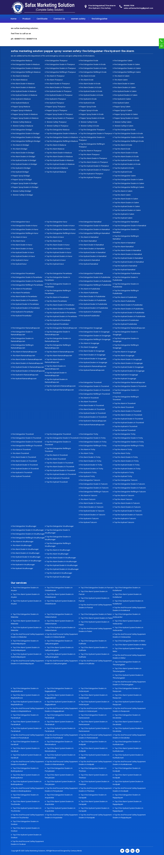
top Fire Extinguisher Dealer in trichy (128, 438)
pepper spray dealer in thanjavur (59, 114)
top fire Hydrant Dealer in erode (127, 160)
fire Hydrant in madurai (21, 99)
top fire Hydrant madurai (56, 172)
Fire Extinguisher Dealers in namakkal (95, 229)
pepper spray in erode (89, 110)
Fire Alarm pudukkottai (89, 292)
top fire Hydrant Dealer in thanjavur (94, 166)
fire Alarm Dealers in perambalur (25, 300)
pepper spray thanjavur (55, 106)
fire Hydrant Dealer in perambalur (25, 304)
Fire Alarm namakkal (88, 241)
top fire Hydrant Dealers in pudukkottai (129, 316)
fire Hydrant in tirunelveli (22, 472)
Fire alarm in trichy (87, 449)
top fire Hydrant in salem (124, 214)
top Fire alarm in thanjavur (90, 150)
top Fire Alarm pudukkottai (124, 301)
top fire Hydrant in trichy (124, 472)
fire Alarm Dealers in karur (22, 248)
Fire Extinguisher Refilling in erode (93, 72)
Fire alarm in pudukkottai (90, 289)
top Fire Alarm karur (54, 241)
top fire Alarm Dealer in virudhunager (61, 557)
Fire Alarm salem (121, 80)
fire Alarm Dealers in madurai (23, 87)
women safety (78, 18)
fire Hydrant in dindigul (21, 168)
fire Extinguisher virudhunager (24, 526)
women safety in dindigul (22, 195)
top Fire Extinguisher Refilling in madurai (62, 141)
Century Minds (76, 850)
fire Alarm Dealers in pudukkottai (93, 300)
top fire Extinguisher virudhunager (60, 526)
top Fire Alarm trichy (122, 453)
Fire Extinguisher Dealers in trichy (93, 442)
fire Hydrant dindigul (20, 172)
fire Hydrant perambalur (22, 315)
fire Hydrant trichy (87, 476)
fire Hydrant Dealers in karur (23, 256)
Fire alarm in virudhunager (22, 541)
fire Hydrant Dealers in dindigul (24, 164)
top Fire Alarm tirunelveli (124, 407)
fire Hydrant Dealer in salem (125, 91)
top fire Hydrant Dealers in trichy (127, 468)
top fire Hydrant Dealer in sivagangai (129, 367)
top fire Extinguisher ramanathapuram (61, 328)
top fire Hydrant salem (123, 218)
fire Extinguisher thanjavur (57, 60)
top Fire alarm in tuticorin (124, 495)
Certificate (42, 18)
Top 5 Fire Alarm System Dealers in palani (96, 618)
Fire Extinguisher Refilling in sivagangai (95, 339)
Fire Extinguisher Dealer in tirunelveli (94, 386)
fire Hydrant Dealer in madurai (24, 91)
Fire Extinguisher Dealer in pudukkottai (95, 277)
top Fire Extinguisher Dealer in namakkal (130, 225)
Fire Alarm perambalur (21, 292)
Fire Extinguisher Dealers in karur (25, 229)
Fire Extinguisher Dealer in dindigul (25, 133)
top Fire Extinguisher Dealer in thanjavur (96, 133)
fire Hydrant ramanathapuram (24, 378)
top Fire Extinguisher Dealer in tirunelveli (130, 386)
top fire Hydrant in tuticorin (125, 518)
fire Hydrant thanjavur (55, 103)
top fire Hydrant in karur (56, 260)
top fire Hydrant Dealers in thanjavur (95, 170)
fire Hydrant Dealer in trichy (91, 465)
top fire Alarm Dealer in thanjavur (93, 158)
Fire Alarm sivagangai (88, 347)
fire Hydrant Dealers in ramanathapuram (28, 371)
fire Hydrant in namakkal (90, 260)
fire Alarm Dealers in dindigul (23, 156)
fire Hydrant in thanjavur (56, 99)
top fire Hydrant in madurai (57, 168)
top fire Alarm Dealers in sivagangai (128, 363)
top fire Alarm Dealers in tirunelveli (128, 415)
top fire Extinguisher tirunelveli (58, 434)
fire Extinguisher (99, 18)
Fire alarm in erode (87, 76)
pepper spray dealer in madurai (25, 114)
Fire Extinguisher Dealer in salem (127, 64)
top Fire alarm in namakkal (124, 243)
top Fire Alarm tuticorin (123, 499)
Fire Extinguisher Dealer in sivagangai (95, 332)
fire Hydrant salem (121, 103)
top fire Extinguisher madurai (57, 129)
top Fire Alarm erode (122, 149)
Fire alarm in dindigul (20, 145)
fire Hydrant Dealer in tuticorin (92, 511)
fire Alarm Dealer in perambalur (24, 296)
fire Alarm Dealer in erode (90, 83)
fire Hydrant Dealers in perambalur (26, 308)
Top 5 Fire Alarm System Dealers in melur (130, 644)
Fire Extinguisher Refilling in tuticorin (94, 491)
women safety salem (122, 122)
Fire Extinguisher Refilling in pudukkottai (95, 285)
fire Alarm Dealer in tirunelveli (92, 405)
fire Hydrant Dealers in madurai (24, 95)
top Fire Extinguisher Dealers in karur (61, 229)
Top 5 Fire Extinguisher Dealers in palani (96, 614)
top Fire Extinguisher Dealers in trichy (129, 442)
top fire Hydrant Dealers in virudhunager (62, 569)
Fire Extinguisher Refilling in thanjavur (61, 72)
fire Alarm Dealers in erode (90, 87)
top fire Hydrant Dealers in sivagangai (129, 371)
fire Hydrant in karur (20, 260)
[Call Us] (161, 41)
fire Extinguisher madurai (22, 60)
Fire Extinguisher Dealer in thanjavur (60, 64)
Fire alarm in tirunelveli (89, 398)
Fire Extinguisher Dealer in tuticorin (94, 484)
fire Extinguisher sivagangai (91, 328)
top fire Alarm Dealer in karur (58, 245)
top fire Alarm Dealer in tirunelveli (127, 411)
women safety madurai (21, 122)
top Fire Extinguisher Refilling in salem (129, 187)
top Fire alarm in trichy (123, 449)
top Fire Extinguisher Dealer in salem (128, 179)
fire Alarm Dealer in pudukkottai (92, 296)
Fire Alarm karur (18, 241)
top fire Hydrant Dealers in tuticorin (128, 514)
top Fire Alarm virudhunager (57, 554)
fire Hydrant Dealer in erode (91, 91)
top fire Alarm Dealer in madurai (59, 152)
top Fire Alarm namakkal (124, 246)
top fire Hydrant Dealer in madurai (60, 160)
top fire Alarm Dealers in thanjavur (94, 162)
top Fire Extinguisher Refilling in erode (129, 141)
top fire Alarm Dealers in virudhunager (61, 561)
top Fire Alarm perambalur (56, 301)
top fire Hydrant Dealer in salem (127, 206)
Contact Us (59, 18)
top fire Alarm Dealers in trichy (126, 461)
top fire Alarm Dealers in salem (126, 202)
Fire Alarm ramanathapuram (23, 355)
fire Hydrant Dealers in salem (125, 95)
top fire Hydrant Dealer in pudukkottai (129, 312)
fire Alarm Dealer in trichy (90, 457)
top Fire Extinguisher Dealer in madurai (61, 133)
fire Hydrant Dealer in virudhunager (26, 557)
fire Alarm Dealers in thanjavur (58, 87)
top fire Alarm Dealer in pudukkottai (128, 305)
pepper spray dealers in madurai (25, 118)
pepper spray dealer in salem (126, 114)
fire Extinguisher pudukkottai (91, 273)
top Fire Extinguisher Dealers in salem (129, 183)
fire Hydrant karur (19, 264)
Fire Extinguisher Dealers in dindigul (26, 137)
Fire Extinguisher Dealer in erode (93, 64)
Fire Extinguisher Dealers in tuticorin (94, 488)
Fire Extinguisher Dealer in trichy (93, 438)
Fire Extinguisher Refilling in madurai (26, 72)
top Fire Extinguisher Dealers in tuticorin (130, 488)
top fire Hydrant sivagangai (125, 378)
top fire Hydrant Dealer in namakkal (128, 258)
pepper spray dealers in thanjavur (60, 118)
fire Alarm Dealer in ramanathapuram (27, 359)
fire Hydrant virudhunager (22, 568)
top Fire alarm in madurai (56, 145)
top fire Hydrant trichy (123, 476)
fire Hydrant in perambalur (22, 312)
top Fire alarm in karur (55, 237)
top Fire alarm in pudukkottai (125, 297)
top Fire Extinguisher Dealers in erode (129, 137)
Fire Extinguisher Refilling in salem (127, 72)
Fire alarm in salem (121, 76)
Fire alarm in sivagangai (89, 343)
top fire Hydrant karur (55, 264)
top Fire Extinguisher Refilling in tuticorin (130, 491)
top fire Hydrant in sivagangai (126, 375)
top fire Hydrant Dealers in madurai (60, 164)
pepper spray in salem (123, 110)
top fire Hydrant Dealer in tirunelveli (128, 419)
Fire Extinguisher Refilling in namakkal (95, 233)
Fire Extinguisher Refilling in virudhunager (28, 537)
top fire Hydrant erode (123, 172)
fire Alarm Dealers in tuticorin (91, 507)
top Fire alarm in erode (123, 145)
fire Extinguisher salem (123, 60)
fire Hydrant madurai (20, 103)
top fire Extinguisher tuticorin (125, 480)
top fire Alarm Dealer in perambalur (60, 305)
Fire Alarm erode (86, 80)
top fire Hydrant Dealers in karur (59, 256)
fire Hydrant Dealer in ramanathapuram (28, 367)
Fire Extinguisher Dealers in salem (127, 68)
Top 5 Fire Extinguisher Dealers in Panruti (96, 587)
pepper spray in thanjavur (56, 110)
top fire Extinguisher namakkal (126, 222)
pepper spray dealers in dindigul (25, 187)
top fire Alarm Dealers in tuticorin (127, 507)
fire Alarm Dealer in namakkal (92, 245)
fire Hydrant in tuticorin (89, 518)
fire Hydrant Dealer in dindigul (24, 160)
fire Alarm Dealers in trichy (90, 461)
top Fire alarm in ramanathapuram (60, 351)
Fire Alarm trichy (86, 453)
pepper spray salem (122, 106)
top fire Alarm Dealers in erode (126, 156)
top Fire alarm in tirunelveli (125, 403)
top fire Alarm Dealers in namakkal (128, 254)
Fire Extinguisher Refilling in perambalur (27, 285)
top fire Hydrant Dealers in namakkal (129, 262)
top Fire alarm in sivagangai (125, 351)
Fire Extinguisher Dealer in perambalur (27, 277)
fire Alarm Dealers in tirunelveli (92, 409)
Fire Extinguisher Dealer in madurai (26, 64)
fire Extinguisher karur (21, 222)
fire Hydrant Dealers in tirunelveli (93, 417)
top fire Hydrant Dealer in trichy (127, 465)
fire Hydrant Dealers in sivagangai (93, 362)
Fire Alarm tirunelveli (88, 401)
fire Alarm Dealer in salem (124, 83)
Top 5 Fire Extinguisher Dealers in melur (129, 641)
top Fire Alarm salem (122, 195)
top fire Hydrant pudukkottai (125, 324)
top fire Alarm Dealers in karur (58, 248)
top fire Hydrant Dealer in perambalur (61, 312)
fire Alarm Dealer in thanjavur (58, 83)
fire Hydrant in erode (88, 99)
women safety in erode (89, 126)
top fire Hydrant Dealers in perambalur (61, 316)
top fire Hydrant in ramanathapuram (61, 386)
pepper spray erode (88, 106)
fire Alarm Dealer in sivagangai (92, 351)
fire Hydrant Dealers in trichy (91, 468)
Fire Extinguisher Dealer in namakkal (94, 225)
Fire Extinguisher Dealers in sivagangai (95, 335)
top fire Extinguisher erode (124, 129)
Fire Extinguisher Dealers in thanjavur (61, 68)
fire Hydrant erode (87, 103)
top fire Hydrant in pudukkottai (126, 320)
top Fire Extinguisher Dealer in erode (128, 133)
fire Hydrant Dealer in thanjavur (59, 91)
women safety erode (88, 122)
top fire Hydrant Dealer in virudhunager (62, 565)
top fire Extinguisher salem (125, 175)
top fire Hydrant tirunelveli (125, 430)
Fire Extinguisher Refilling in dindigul (26, 141)
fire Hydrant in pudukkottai (90, 312)
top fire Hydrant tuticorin (124, 522)
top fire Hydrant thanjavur (90, 177)
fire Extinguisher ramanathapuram (26, 328)
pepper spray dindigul (21, 175)
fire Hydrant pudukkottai (90, 315)
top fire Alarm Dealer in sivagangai (128, 359)
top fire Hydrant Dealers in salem (127, 210)
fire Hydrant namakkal (89, 264)
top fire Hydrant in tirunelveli (125, 426)
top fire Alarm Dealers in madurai (59, 156)
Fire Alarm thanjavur (54, 80)
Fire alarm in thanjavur (55, 76)
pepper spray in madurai (22, 110)
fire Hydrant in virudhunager (23, 564)
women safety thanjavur (56, 122)
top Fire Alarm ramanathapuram (59, 355)
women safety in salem (123, 126)
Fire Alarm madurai (19, 80)
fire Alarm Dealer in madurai (23, 83)
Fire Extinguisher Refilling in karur (25, 233)
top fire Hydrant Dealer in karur (58, 252)
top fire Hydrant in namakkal (125, 266)
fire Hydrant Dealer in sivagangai (93, 358)
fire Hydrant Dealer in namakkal (92, 252)
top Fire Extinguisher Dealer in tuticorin (129, 484)
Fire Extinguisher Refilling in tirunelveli (95, 394)
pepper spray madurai (21, 106)
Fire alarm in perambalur (22, 289)
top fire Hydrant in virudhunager (59, 573)
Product (26, 18)
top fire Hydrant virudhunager (58, 577)
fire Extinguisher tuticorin (90, 480)
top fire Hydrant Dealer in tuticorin (128, 511)
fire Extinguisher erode (89, 60)
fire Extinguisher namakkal (90, 222)
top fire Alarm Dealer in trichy (126, 457)
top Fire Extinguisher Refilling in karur (61, 233)
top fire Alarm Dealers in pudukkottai (128, 309)
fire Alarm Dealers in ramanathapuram (27, 363)
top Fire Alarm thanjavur (90, 154)
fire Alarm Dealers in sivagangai (92, 355)
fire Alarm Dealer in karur (22, 245)
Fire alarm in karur (19, 237)
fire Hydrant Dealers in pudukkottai (94, 308)
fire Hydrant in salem (122, 99)
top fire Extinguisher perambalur (59, 273)
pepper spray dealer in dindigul (24, 183)
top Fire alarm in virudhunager (58, 550)
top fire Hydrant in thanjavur (91, 173)
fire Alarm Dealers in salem (125, 87)
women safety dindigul (21, 191)
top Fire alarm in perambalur (57, 297)
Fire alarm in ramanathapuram (24, 351)
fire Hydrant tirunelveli (21, 476)
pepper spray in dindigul (22, 179)
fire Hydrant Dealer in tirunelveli (93, 413)
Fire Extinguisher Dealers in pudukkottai (95, 281)
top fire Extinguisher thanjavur (92, 129)
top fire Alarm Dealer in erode (126, 152)
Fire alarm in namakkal (89, 237)
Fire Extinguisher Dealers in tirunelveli (95, 390)
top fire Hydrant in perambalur (58, 320)
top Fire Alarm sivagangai (124, 355)
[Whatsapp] (161, 46)
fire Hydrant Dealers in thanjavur (59, 95)
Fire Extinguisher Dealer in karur (24, 225)
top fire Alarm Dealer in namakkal (127, 250)
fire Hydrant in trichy (88, 472)
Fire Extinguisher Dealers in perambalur (27, 281)
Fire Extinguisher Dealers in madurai (26, 68)
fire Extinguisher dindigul (22, 129)
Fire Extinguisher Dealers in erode (93, 68)
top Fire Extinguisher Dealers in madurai (62, 137)
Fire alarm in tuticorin (88, 495)
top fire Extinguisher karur (56, 222)
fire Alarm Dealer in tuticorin (91, 503)
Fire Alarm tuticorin (87, 499)
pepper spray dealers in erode (92, 118)
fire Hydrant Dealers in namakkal (93, 256)
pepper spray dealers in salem (126, 118)
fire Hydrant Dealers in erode (91, 95)
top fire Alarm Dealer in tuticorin (127, 503)
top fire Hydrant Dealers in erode (127, 164)
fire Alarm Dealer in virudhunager (25, 549)
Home (13, 18)
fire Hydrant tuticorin (88, 522)
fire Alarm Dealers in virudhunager (26, 553)
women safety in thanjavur (57, 126)
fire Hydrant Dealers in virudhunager (26, 561)
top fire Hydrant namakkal (124, 269)
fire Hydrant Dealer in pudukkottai (93, 304)
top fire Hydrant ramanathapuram (60, 390)
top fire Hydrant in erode (124, 168)
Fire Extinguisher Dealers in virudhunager (28, 534)
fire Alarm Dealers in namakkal (92, 248)
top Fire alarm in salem (123, 191)
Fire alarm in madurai (20, 76)
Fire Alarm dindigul (19, 149)
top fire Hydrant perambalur (57, 324)
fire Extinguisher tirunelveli (91, 382)
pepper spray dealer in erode (92, 114)
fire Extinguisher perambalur (23, 273)
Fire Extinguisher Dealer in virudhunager (28, 530)
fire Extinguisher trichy (89, 434)
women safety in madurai (22, 126)
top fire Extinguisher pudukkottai (127, 273)
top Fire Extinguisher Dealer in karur (60, 225)
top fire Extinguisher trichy (124, 434)
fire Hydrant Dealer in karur (23, 252)
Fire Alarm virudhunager (22, 545)
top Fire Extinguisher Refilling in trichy (129, 445)
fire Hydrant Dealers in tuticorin (92, 514)
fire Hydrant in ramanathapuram (25, 375)
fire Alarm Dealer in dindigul (23, 152)
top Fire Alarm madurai (55, 149)
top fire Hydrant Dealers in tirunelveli (129, 422)
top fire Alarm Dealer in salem (126, 199)
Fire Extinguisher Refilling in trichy (93, 445)
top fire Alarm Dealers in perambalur (60, 309)
